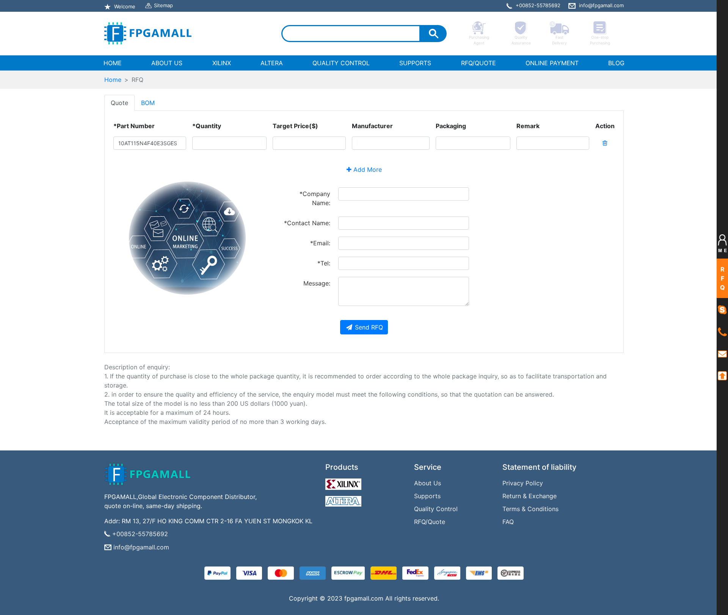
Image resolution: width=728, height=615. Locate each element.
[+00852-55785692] (722, 332)
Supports (427, 496)
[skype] (722, 309)
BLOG (616, 63)
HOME (114, 63)
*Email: (320, 243)
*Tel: (323, 263)
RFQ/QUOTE (478, 63)
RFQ (722, 278)
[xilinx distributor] (344, 482)
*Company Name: (315, 198)
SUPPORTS (415, 63)
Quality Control (436, 509)
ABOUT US (166, 63)
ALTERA (271, 63)
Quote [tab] (119, 103)
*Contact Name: (307, 223)
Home (112, 79)
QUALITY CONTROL (341, 63)
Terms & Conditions (530, 509)
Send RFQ (369, 327)
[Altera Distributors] (344, 499)
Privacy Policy (522, 483)
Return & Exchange (529, 496)
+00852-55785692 (140, 534)
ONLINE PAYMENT (552, 63)
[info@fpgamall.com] (722, 353)
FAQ (508, 522)
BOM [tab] (148, 103)
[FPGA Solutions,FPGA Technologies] (147, 33)
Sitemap (163, 5)
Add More (366, 169)
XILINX (221, 63)
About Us (427, 483)
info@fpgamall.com (141, 547)
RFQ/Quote (429, 522)
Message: (316, 283)
